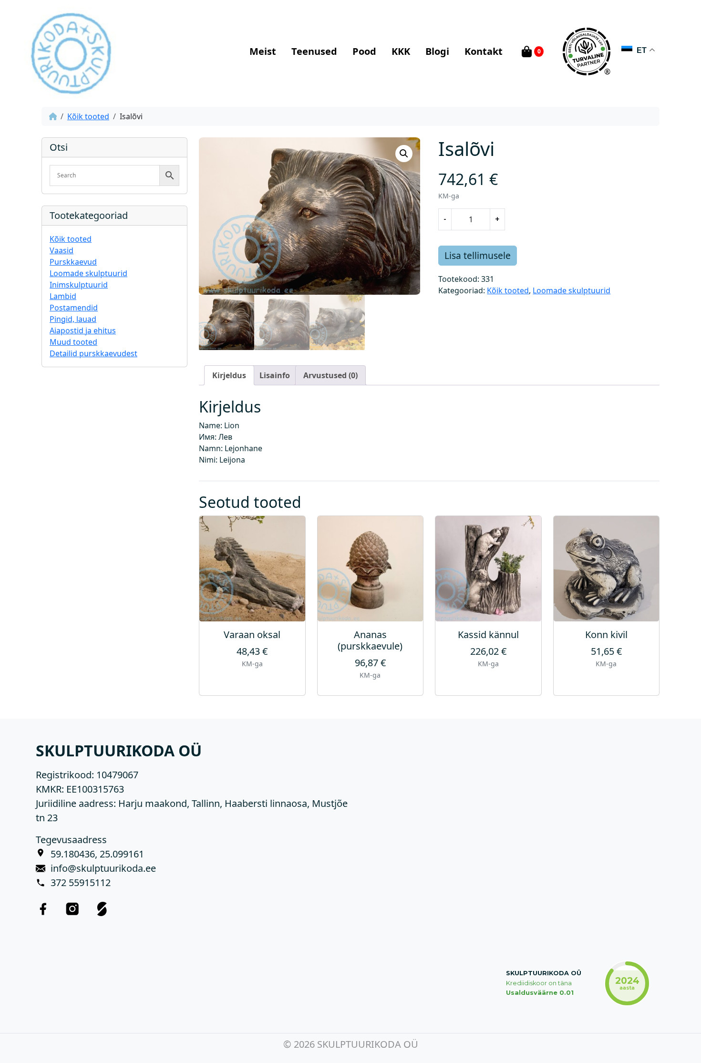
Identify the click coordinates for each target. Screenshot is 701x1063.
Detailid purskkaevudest (93, 353)
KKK (401, 51)
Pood (364, 51)
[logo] (70, 51)
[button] (403, 153)
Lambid (63, 296)
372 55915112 (81, 882)
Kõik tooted (88, 116)
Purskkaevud (73, 262)
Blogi (437, 51)
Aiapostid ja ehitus (83, 330)
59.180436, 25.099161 (97, 853)
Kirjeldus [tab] (229, 375)
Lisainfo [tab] (274, 375)
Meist (262, 51)
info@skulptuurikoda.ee (103, 868)
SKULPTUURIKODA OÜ (543, 973)
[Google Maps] (43, 854)
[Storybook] (102, 909)
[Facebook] (43, 909)
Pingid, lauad (73, 319)
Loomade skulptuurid (88, 273)
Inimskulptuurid (79, 284)
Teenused (314, 51)
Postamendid (74, 307)
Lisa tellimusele (477, 255)
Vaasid (61, 250)
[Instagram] (72, 909)
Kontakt (483, 51)
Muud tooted (73, 342)
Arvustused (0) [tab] (330, 375)
